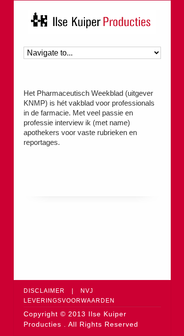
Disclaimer (44, 290)
